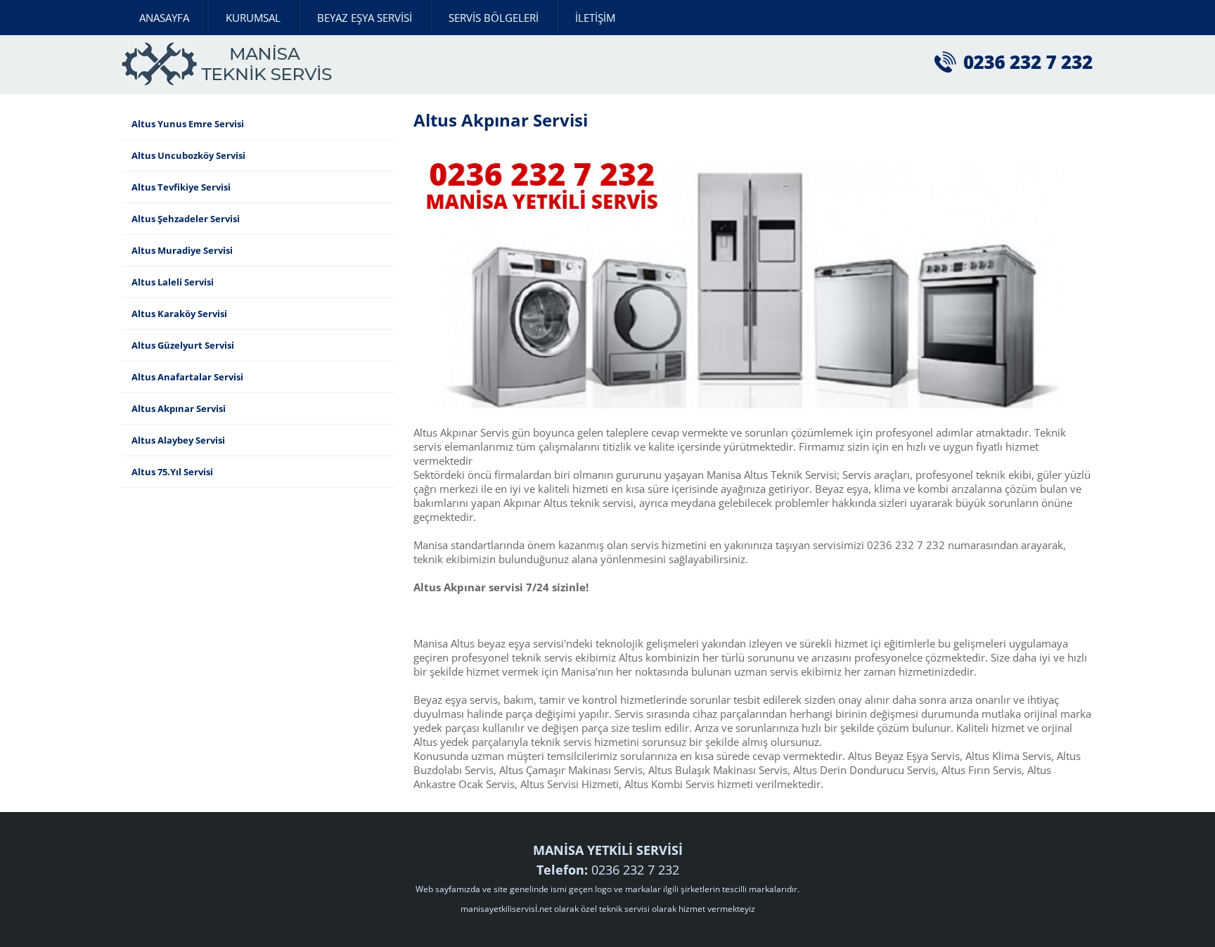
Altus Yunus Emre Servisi (187, 123)
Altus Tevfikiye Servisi (181, 187)
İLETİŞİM (595, 18)
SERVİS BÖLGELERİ (494, 18)
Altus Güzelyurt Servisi (182, 345)
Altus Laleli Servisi (172, 282)
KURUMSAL (253, 18)
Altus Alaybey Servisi (178, 440)
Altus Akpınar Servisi (178, 408)
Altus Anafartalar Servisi (187, 377)
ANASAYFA (164, 18)
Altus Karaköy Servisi (179, 313)
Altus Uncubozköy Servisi (188, 155)
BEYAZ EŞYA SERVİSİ (364, 18)
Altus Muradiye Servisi (182, 250)
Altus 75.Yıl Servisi (172, 471)
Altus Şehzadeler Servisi (185, 218)
